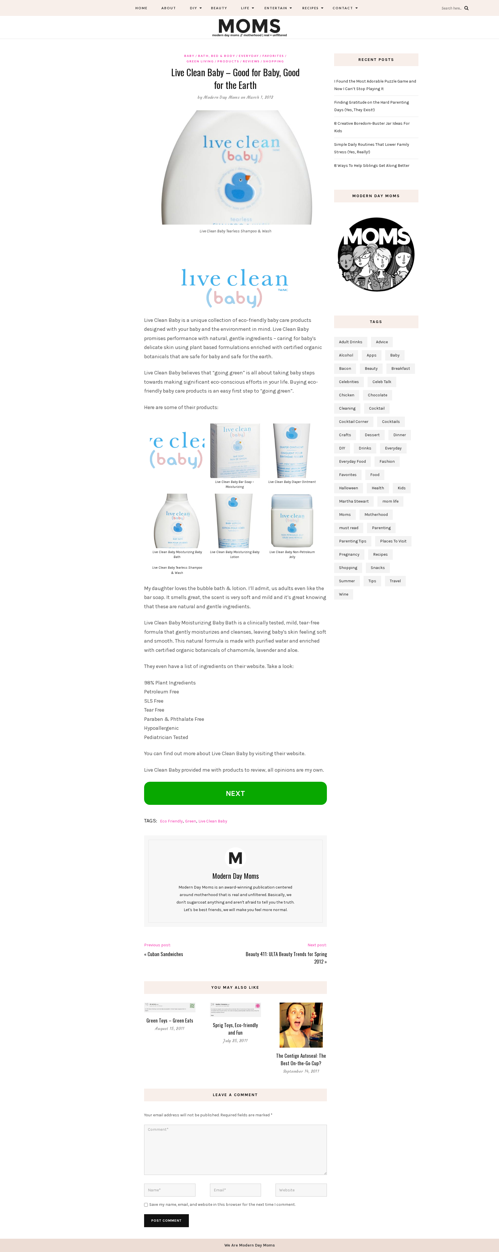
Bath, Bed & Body (216, 55)
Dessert (372, 434)
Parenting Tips (352, 541)
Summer (347, 581)
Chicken (346, 395)
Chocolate (377, 395)
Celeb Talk (382, 381)
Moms (345, 514)
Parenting (381, 527)
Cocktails (391, 421)
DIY (193, 8)
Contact (343, 8)
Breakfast (400, 368)
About (168, 8)
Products (228, 61)
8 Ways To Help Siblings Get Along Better (371, 165)
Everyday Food (352, 461)
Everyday (249, 55)
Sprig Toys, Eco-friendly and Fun (235, 1028)
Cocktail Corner (353, 421)
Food (374, 474)
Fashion (387, 461)
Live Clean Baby (212, 821)
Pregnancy (349, 554)
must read (348, 527)
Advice (382, 341)
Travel (395, 581)
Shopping (273, 61)
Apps (372, 355)
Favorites (273, 55)
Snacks (378, 567)
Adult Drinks (350, 341)
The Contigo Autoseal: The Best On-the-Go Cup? (301, 1059)
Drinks (365, 448)
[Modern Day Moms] (249, 27)
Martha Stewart (354, 501)
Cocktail (377, 408)
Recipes (310, 8)
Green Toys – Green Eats (169, 1020)
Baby (189, 55)
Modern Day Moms (222, 97)
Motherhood (376, 514)
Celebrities (349, 381)
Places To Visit (393, 541)
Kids (402, 488)
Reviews (251, 61)
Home (141, 8)
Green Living (200, 61)
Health (378, 488)
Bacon (345, 368)
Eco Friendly (171, 821)
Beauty (219, 8)
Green (190, 821)
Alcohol (346, 355)
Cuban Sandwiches (165, 954)
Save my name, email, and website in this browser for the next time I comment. (222, 1204)
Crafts (345, 434)
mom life (390, 501)
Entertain (275, 8)
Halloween (348, 488)
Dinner (399, 434)
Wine (343, 594)
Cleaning (347, 408)
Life (245, 8)
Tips (372, 581)
